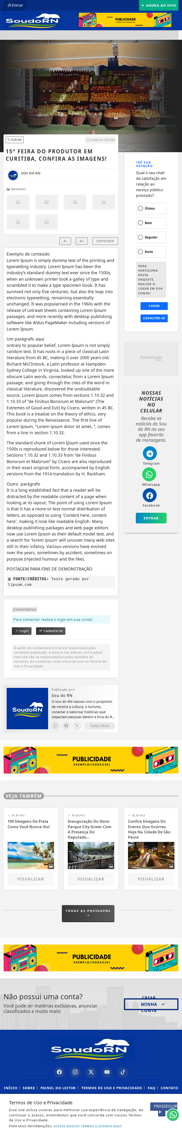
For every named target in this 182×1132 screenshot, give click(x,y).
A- (65, 241)
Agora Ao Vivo (160, 5)
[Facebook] (66, 725)
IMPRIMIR (105, 241)
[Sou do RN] (34, 20)
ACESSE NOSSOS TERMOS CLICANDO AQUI (88, 1126)
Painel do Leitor (58, 1088)
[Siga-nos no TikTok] (123, 1072)
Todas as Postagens (88, 911)
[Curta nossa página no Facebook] (59, 1072)
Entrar (17, 5)
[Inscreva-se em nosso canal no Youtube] (107, 1072)
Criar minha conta (149, 1004)
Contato (169, 1088)
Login (23, 630)
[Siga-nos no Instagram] (75, 1072)
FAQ (151, 1088)
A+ (82, 241)
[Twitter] (77, 725)
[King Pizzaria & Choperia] (129, 20)
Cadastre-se (53, 630)
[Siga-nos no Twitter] (91, 1072)
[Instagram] (55, 725)
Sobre (29, 1088)
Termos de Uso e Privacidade (111, 1088)
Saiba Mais (99, 725)
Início (10, 1088)
